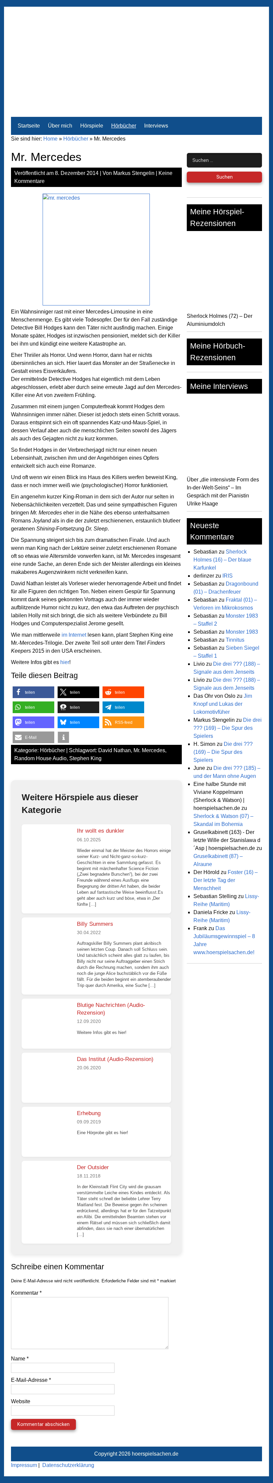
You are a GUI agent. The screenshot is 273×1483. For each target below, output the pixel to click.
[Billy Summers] (47, 942)
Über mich (60, 126)
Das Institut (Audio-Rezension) (115, 1059)
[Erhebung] (47, 1132)
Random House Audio (40, 758)
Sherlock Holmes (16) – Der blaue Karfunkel (222, 560)
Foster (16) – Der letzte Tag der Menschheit (225, 880)
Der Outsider (93, 1167)
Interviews (156, 126)
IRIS (227, 576)
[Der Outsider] (47, 1186)
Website (20, 1401)
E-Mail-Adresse (31, 1380)
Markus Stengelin (133, 173)
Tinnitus (235, 640)
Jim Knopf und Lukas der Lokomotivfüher (222, 704)
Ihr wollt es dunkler (100, 831)
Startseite (29, 126)
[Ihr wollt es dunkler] (47, 849)
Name (20, 1358)
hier (64, 662)
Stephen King (85, 758)
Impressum (24, 1465)
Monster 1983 (242, 632)
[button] (33, 692)
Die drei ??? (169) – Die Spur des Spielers (227, 728)
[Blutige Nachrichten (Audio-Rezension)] (47, 1024)
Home (50, 139)
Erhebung (89, 1113)
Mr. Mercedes (149, 750)
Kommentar (26, 1293)
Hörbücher (123, 126)
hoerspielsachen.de (155, 1454)
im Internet (74, 635)
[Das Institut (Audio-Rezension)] (47, 1078)
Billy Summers (95, 924)
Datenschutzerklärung (68, 1465)
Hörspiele (91, 126)
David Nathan (114, 750)
